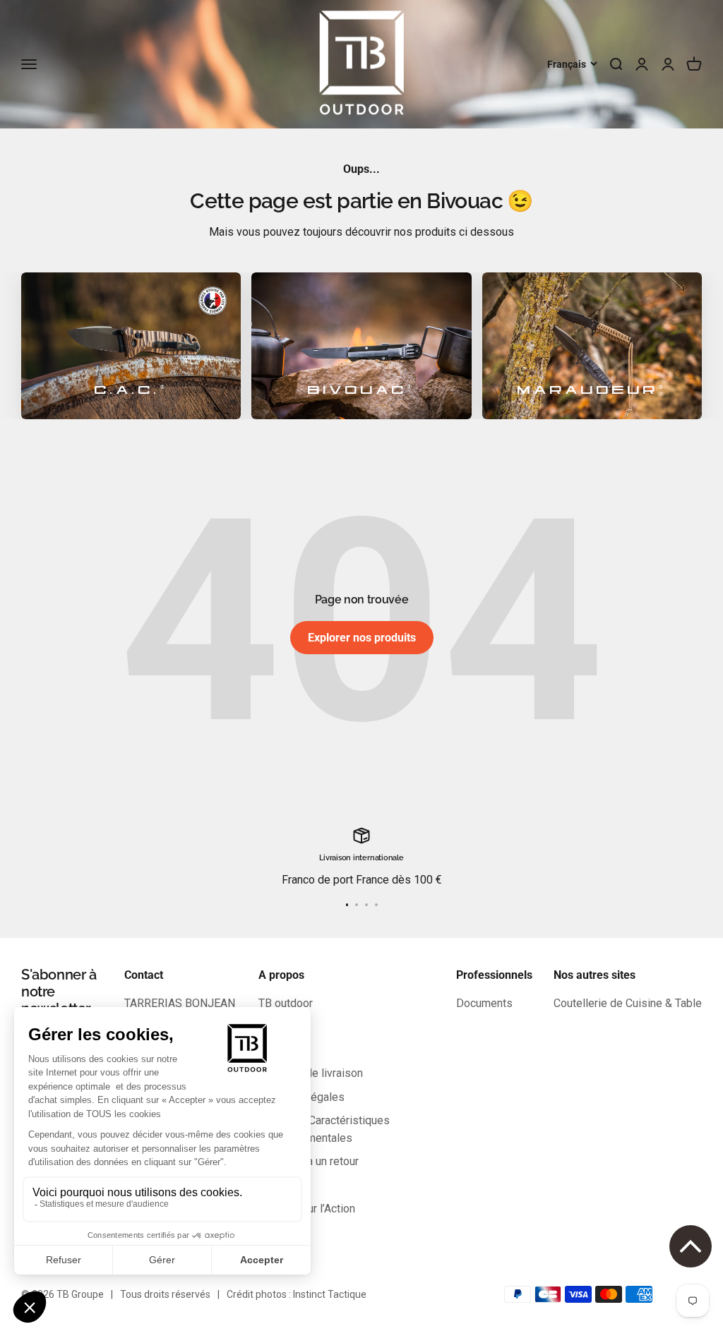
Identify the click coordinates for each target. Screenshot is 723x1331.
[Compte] (668, 64)
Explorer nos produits (362, 637)
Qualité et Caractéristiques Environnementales (324, 1129)
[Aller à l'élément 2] (356, 904)
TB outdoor (285, 1003)
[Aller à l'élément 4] (376, 904)
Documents (484, 1003)
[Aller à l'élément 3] (366, 904)
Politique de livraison (310, 1073)
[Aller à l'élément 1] (347, 904)
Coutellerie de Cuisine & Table (628, 1003)
